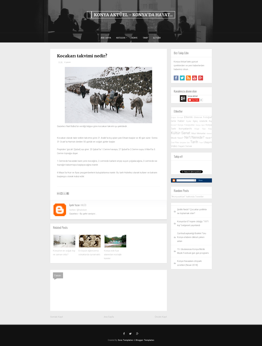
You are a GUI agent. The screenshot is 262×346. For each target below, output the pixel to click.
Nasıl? (181, 138)
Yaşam (181, 146)
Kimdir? (174, 125)
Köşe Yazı (201, 129)
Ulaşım (208, 142)
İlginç (196, 121)
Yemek (188, 146)
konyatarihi (187, 128)
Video (174, 146)
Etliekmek (198, 117)
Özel (173, 143)
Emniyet (180, 117)
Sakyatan (183, 143)
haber (182, 121)
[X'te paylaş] (64, 193)
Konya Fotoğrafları (187, 125)
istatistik (204, 121)
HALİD (83, 205)
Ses (188, 143)
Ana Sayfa (109, 317)
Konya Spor (201, 125)
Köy (210, 129)
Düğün (174, 117)
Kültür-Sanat (181, 133)
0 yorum (67, 62)
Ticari (201, 143)
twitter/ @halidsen (78, 210)
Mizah (174, 138)
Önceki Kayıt (161, 317)
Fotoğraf (207, 117)
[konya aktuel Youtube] (194, 78)
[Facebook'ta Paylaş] (67, 193)
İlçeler (189, 121)
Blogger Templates (145, 340)
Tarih (194, 142)
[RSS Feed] (188, 78)
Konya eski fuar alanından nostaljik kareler (113, 254)
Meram (209, 133)
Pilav (177, 142)
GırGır (174, 121)
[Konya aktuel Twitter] (182, 78)
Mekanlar (201, 133)
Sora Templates (125, 340)
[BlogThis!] (61, 193)
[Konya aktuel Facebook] (176, 78)
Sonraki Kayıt (56, 317)
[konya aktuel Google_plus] (200, 78)
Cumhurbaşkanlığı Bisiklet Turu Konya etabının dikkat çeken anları (191, 237)
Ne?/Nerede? (195, 137)
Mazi (194, 133)
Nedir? (209, 138)
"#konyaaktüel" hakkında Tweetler (187, 196)
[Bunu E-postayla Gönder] (58, 193)
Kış (210, 121)
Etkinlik (189, 117)
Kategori (119, 38)
